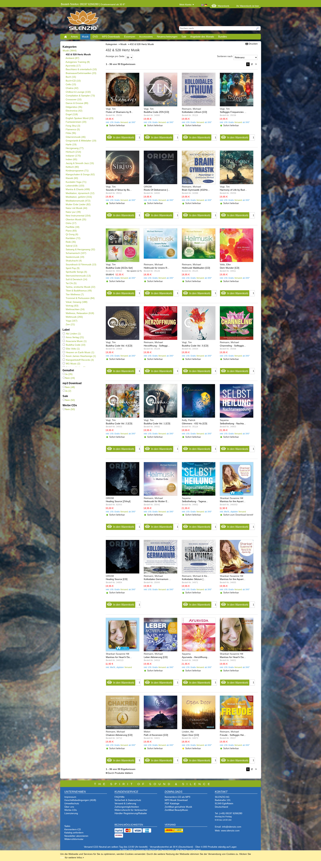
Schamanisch (76, 253)
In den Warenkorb (123, 137)
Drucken (253, 43)
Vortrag (72, 305)
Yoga (71, 320)
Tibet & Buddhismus (79, 290)
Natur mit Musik (76, 208)
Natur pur (73, 212)
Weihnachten (75, 309)
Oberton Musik (76, 219)
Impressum (70, 797)
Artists (74, 36)
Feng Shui (73, 125)
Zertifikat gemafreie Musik (178, 806)
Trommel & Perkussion (80, 298)
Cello (71, 84)
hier (62, 857)
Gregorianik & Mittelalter (81, 140)
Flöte (71, 133)
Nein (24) (70, 378)
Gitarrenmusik (76, 137)
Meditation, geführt (79, 196)
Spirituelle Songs (76, 271)
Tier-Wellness (75, 294)
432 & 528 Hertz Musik (78, 54)
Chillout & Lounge (78, 92)
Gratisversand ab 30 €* (113, 4)
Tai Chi (71, 283)
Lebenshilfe (75, 185)
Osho (71, 223)
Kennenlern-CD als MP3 (177, 797)
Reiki (71, 242)
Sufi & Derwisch (76, 279)
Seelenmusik (75, 257)
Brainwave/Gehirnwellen (81, 73)
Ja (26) (69, 374)
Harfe (71, 144)
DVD (95, 36)
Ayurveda (73, 65)
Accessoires (146, 36)
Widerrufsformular (73, 839)
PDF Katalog (171, 803)
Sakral (71, 245)
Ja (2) (68, 390)
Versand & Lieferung (125, 803)
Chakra (72, 88)
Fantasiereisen (76, 122)
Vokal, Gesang (76, 302)
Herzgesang (75, 148)
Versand (124, 122)
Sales (67, 826)
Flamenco (73, 129)
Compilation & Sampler (80, 95)
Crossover (74, 99)
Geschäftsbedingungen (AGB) (80, 800)
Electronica (74, 110)
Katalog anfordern (73, 832)
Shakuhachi (74, 260)
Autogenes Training (78, 62)
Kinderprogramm (77, 170)
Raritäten (73, 238)
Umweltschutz (71, 803)
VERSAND (170, 824)
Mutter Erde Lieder (78, 204)
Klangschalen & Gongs (80, 174)
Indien (71, 159)
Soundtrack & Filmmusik (81, 264)
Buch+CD (73, 80)
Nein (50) (70, 400)
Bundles (222, 36)
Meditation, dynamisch (80, 193)
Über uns (69, 806)
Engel (72, 114)
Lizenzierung (71, 813)
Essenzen (129, 36)
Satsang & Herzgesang (80, 249)
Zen (70, 324)
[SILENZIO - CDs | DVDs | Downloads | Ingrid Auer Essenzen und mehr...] (83, 21)
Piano (71, 230)
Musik (85, 36)
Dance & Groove (77, 103)
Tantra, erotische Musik (80, 287)
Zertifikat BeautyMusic (176, 810)
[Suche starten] (257, 28)
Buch (71, 76)
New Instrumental (78, 215)
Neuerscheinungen (167, 36)
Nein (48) (70, 387)
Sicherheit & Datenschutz (128, 800)
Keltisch (72, 167)
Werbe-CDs (70, 810)
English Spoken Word (79, 118)
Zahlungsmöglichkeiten (127, 806)
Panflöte (72, 227)
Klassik (72, 178)
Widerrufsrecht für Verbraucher (131, 810)
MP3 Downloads (111, 36)
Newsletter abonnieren (76, 836)
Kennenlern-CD (72, 829)
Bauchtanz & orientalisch (81, 69)
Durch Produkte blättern (120, 773)
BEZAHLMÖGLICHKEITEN (129, 824)
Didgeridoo (74, 107)
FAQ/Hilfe (120, 797)
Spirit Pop (73, 268)
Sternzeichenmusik (78, 275)
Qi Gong (72, 234)
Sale (183, 36)
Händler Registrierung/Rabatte (131, 813)
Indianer (73, 155)
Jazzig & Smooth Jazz (80, 163)
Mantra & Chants (78, 189)
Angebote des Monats (202, 36)
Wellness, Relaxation (80, 313)
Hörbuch (73, 151)
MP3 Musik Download (176, 800)
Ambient (72, 58)
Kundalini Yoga (76, 182)
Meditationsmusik (78, 200)
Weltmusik (74, 317)
